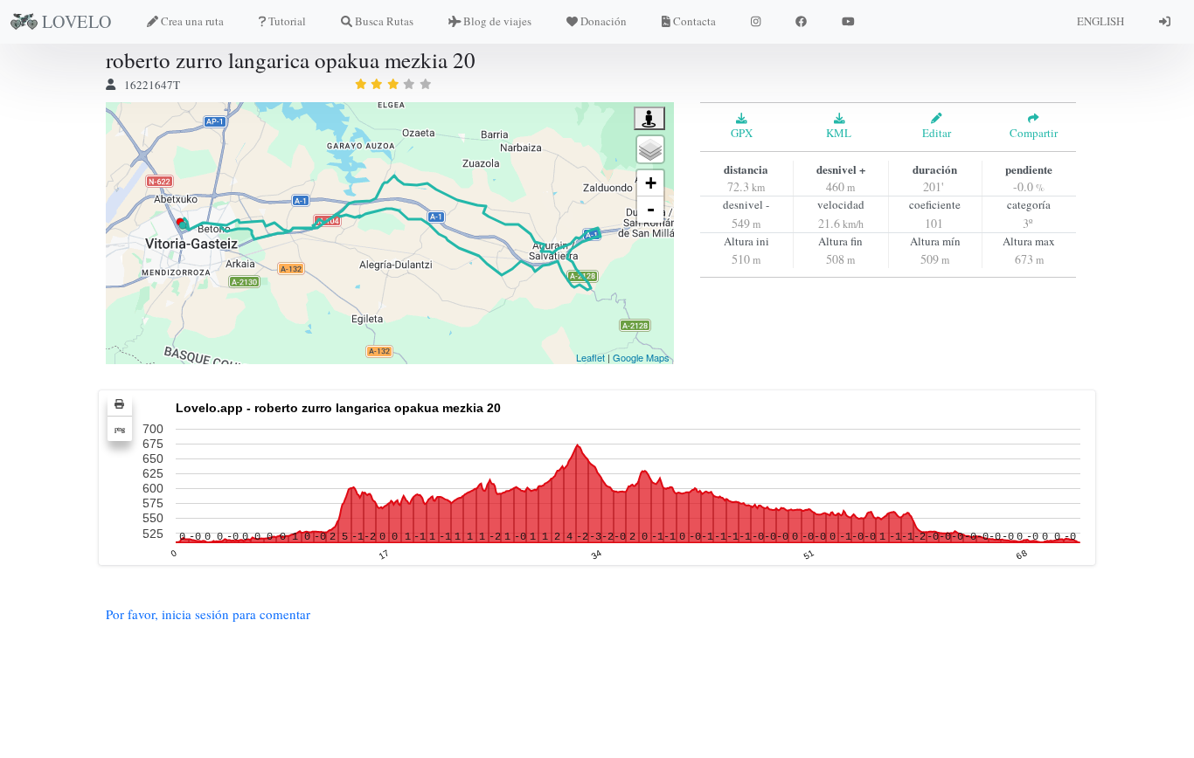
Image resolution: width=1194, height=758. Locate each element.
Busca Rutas (384, 21)
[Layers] (650, 149)
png (120, 428)
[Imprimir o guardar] (120, 404)
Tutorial (287, 21)
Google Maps (641, 357)
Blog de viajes (497, 21)
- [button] (650, 209)
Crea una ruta (192, 21)
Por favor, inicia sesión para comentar (208, 614)
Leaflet (590, 357)
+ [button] (650, 183)
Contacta (694, 21)
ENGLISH (1100, 21)
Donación (603, 21)
